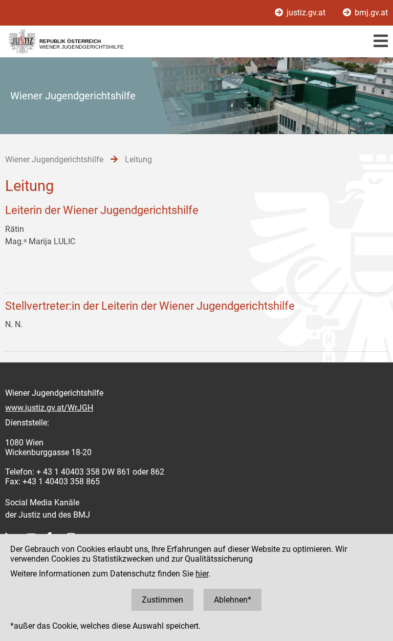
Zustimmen (162, 600)
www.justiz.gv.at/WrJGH (49, 408)
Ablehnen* (232, 600)
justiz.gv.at (306, 12)
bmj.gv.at (370, 12)
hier (201, 574)
